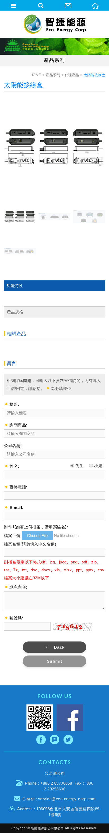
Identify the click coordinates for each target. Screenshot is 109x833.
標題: (14, 404)
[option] (54, 147)
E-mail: (17, 507)
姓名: (14, 466)
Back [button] (59, 647)
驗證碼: (16, 618)
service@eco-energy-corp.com (67, 798)
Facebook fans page (70, 717)
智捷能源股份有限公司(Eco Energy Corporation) (55, 24)
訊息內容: (19, 587)
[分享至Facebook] (41, 739)
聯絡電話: (19, 487)
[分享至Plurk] (55, 739)
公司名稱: (13, 445)
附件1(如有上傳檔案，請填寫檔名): (36, 527)
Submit (54, 661)
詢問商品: (19, 425)
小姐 (98, 465)
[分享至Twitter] (68, 739)
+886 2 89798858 (56, 783)
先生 (79, 465)
